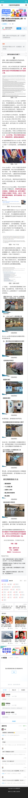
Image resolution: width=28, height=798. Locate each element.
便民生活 (18, 788)
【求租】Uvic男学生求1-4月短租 (14, 773)
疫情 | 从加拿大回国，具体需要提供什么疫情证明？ (6, 641)
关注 (19, 28)
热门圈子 (5, 690)
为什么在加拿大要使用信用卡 (13, 735)
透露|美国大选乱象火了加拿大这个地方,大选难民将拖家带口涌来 (20, 626)
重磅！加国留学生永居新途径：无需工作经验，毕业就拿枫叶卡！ (20, 641)
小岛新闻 (4, 24)
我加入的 (14, 690)
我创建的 (23, 690)
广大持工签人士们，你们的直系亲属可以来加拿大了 (6, 608)
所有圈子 (14, 721)
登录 (14, 672)
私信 (24, 28)
